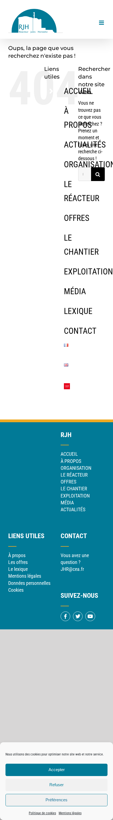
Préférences (56, 799)
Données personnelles (29, 583)
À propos (17, 555)
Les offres (18, 562)
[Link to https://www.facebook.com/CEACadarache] (65, 616)
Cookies (16, 590)
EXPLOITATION (88, 271)
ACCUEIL (69, 454)
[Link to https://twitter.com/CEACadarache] (78, 616)
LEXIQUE (78, 311)
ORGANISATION (76, 468)
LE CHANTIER (74, 488)
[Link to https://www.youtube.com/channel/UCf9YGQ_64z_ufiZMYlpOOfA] (90, 616)
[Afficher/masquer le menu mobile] (102, 23)
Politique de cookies (42, 813)
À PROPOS (71, 461)
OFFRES (76, 218)
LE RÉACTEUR (74, 475)
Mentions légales (70, 813)
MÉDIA (75, 291)
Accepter (57, 769)
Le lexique (18, 569)
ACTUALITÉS (73, 509)
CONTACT (80, 331)
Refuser (56, 784)
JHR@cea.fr (72, 569)
